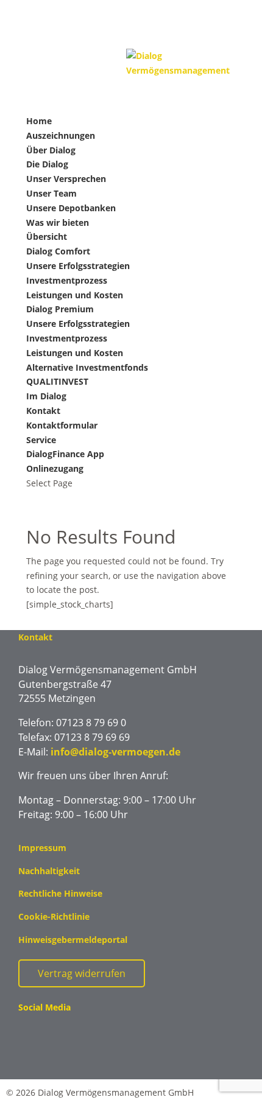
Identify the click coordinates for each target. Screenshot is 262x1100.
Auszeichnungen (60, 135)
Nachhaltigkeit (49, 871)
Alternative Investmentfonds (87, 367)
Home (39, 121)
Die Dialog (47, 164)
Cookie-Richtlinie (54, 916)
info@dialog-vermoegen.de (115, 751)
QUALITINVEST (57, 381)
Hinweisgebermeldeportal (72, 939)
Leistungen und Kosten (74, 295)
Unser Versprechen (66, 178)
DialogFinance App (65, 454)
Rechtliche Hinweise (60, 893)
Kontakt (43, 410)
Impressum (42, 847)
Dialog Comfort (58, 251)
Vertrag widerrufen (82, 973)
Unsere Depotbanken (71, 208)
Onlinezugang (54, 468)
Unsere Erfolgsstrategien (78, 265)
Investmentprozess (66, 280)
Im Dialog (46, 396)
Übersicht (46, 236)
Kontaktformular (61, 425)
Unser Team (51, 193)
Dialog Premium (60, 309)
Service (41, 440)
